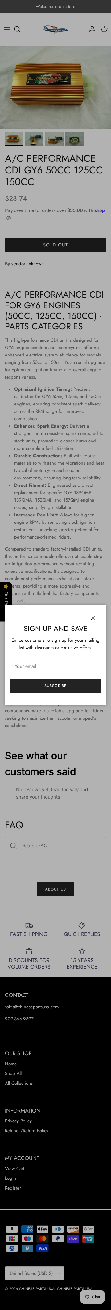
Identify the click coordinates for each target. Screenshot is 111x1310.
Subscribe (55, 686)
